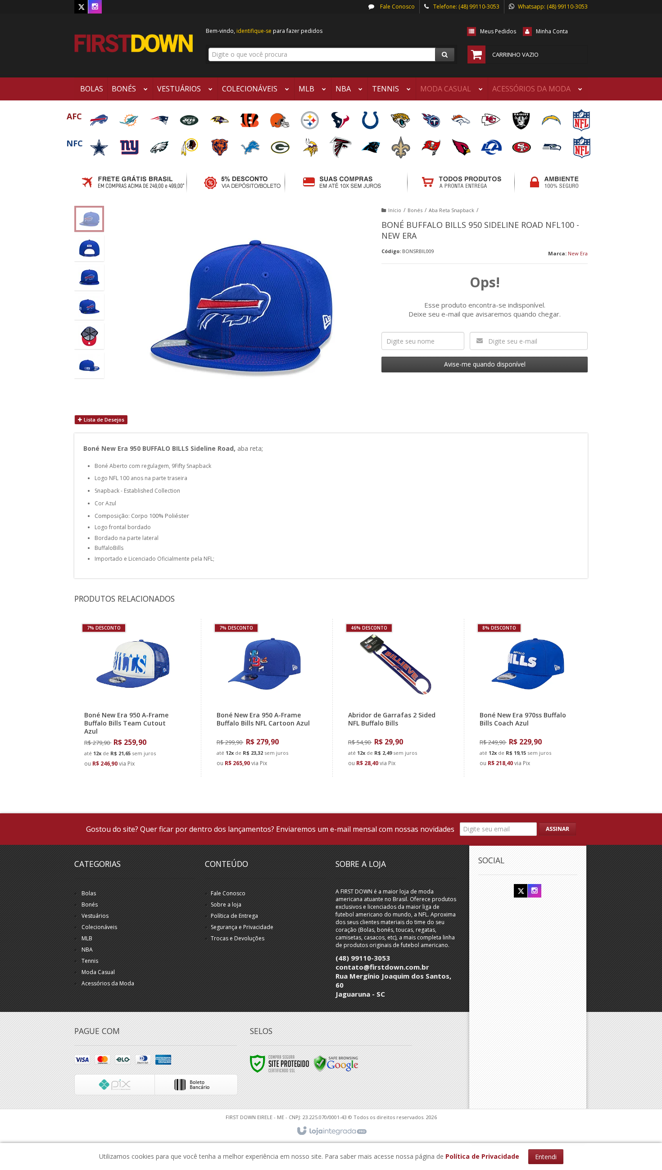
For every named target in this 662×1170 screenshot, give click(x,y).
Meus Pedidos (498, 31)
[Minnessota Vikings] (311, 144)
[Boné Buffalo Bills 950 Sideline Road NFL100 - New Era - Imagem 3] (89, 277)
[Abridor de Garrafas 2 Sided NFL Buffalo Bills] (396, 698)
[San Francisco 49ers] (522, 144)
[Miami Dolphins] (129, 117)
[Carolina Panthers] (371, 144)
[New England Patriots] (160, 117)
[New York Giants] (130, 144)
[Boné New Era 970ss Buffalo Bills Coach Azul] (527, 698)
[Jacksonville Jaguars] (401, 117)
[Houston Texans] (341, 117)
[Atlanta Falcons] (341, 144)
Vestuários (95, 916)
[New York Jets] (190, 117)
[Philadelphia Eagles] (160, 144)
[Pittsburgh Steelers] (310, 117)
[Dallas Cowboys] (100, 144)
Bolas (89, 893)
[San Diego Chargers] (552, 117)
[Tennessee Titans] (431, 117)
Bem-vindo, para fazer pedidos (264, 31)
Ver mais (137, 733)
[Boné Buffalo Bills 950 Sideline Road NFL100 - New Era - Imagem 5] (89, 336)
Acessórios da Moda (108, 983)
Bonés (415, 210)
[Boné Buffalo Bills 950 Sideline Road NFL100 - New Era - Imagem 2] (89, 248)
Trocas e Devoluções (237, 938)
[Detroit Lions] (251, 144)
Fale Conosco (397, 6)
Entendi (546, 1156)
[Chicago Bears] (220, 144)
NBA (87, 949)
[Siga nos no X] (81, 7)
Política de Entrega (234, 916)
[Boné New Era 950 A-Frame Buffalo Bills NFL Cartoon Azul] (264, 698)
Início (394, 210)
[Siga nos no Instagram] (95, 7)
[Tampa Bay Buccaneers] (432, 144)
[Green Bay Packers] (281, 144)
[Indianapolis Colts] (371, 117)
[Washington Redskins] (190, 144)
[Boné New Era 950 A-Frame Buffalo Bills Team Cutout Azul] (132, 698)
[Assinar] (557, 829)
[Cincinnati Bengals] (250, 117)
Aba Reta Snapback (451, 210)
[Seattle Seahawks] (552, 144)
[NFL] (581, 117)
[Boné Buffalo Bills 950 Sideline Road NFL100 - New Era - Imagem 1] (89, 219)
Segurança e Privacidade (242, 927)
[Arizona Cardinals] (462, 144)
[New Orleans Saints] (401, 144)
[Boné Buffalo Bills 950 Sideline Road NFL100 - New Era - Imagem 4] (89, 307)
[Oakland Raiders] (522, 117)
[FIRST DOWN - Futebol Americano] (133, 43)
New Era (578, 253)
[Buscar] (444, 54)
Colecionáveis (99, 927)
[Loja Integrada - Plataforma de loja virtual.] (331, 1131)
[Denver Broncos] (461, 117)
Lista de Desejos (103, 419)
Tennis (90, 961)
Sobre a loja (226, 904)
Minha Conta (552, 31)
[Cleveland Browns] (280, 117)
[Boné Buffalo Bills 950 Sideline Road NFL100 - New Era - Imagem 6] (89, 365)
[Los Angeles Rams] (492, 144)
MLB (87, 938)
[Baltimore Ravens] (220, 117)
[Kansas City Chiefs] (491, 117)
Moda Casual (98, 972)
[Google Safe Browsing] (335, 1063)
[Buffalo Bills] (99, 117)
